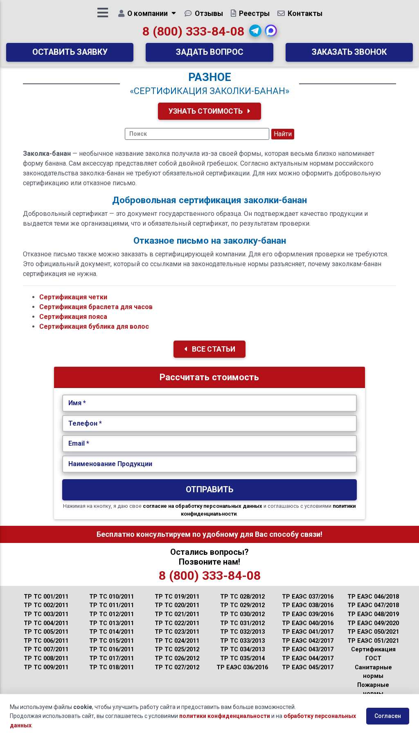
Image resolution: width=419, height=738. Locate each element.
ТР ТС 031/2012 (242, 623)
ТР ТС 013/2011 (111, 623)
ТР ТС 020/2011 (177, 605)
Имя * (77, 403)
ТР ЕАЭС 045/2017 (307, 667)
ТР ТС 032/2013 (242, 631)
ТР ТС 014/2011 (111, 631)
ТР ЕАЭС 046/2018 (373, 596)
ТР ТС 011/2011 (111, 605)
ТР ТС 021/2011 (177, 614)
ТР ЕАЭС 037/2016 (307, 596)
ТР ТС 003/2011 (46, 614)
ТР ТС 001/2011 (46, 596)
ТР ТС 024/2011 (177, 640)
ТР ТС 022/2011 (177, 623)
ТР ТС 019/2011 (177, 596)
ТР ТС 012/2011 (111, 614)
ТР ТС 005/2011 (46, 631)
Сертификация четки (73, 297)
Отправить (209, 489)
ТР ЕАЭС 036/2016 (242, 667)
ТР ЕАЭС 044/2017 (307, 658)
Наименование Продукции (110, 464)
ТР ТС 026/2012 (177, 658)
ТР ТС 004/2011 (46, 623)
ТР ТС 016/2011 (111, 649)
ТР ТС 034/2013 (242, 649)
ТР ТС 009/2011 (46, 667)
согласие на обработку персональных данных (202, 506)
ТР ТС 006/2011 (46, 640)
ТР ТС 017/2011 (111, 658)
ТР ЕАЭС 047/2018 (373, 605)
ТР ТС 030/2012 (242, 614)
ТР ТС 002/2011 (46, 605)
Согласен (387, 716)
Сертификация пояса (73, 317)
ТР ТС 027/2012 (177, 667)
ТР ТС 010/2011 (111, 596)
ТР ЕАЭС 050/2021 (373, 631)
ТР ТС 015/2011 (111, 640)
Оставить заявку (70, 52)
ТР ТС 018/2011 (111, 667)
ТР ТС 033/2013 (242, 640)
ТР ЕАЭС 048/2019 (373, 614)
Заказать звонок (349, 52)
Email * (78, 443)
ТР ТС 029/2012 (242, 605)
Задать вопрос (209, 52)
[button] (255, 31)
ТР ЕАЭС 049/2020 (373, 623)
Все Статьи (212, 349)
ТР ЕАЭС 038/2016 (307, 605)
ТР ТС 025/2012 (177, 649)
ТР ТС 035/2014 (242, 658)
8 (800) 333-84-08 (193, 31)
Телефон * (85, 423)
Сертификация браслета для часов (96, 307)
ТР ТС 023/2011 (177, 631)
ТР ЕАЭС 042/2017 (307, 640)
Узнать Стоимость (206, 111)
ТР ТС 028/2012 (242, 596)
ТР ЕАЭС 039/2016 (307, 614)
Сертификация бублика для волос (94, 326)
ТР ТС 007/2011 (46, 649)
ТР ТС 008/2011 (46, 658)
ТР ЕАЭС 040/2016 (307, 623)
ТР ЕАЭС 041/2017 (307, 631)
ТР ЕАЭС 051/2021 (373, 640)
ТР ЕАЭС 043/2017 (307, 649)
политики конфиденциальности (224, 716)
